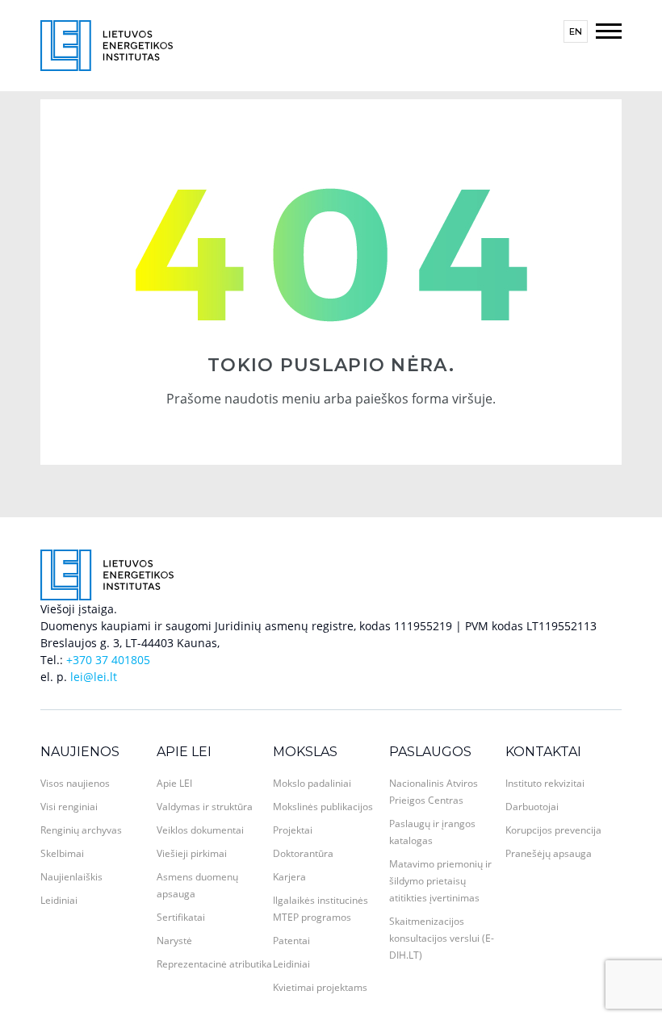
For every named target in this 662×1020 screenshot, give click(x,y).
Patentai (291, 940)
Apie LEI (184, 751)
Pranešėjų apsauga (548, 853)
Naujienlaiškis (71, 877)
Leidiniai (59, 900)
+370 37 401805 (108, 659)
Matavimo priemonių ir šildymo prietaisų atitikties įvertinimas (440, 881)
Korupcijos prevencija (553, 830)
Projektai (292, 830)
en (575, 31)
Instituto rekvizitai (544, 783)
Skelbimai (62, 853)
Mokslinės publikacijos (323, 806)
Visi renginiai (69, 806)
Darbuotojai (532, 806)
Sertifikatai (181, 917)
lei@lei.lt (93, 676)
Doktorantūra (303, 853)
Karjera (289, 877)
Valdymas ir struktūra (205, 806)
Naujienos (79, 751)
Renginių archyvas (81, 830)
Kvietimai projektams (320, 987)
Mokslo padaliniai (312, 783)
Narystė (174, 940)
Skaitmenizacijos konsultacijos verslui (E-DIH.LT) (441, 938)
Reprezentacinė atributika (214, 964)
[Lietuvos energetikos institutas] (106, 44)
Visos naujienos (75, 783)
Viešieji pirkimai (192, 853)
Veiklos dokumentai (200, 830)
